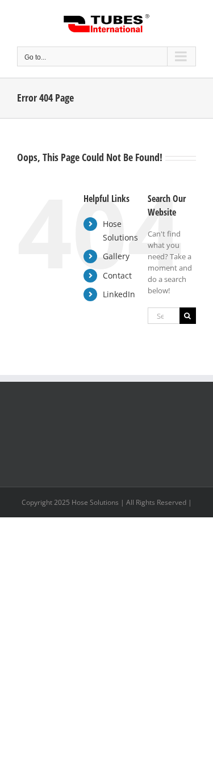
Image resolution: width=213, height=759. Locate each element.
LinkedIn (119, 294)
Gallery (116, 256)
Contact (117, 275)
